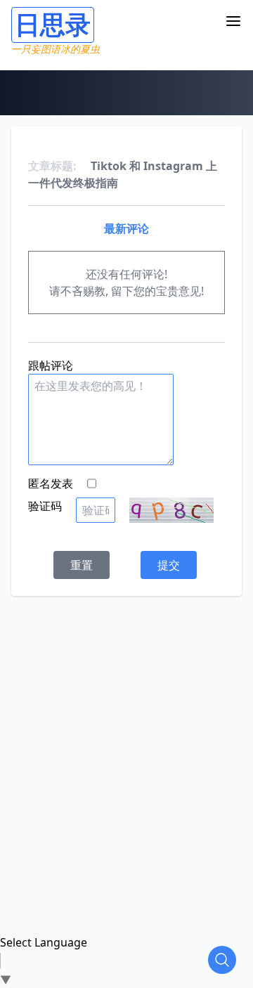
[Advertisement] (126, 722)
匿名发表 (50, 483)
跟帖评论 (50, 365)
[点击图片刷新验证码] (171, 510)
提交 (168, 565)
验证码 (45, 506)
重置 (81, 565)
